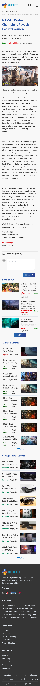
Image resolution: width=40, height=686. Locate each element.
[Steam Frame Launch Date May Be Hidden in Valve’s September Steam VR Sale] (28, 505)
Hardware (34, 679)
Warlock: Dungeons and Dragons (26, 311)
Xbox (17, 675)
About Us (5, 655)
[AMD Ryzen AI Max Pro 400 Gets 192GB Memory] (28, 529)
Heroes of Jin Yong (9, 636)
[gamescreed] (13, 593)
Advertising (6, 658)
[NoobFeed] (10, 5)
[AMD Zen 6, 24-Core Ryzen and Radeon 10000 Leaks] (28, 517)
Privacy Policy (7, 665)
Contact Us (6, 668)
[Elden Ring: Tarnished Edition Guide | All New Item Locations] (29, 431)
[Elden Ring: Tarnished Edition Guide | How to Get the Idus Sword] (29, 418)
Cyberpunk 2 (6, 633)
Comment (29, 275)
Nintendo (33, 675)
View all (20, 448)
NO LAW (23, 328)
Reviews (13, 679)
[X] (3, 593)
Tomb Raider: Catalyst (10, 643)
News (13, 11)
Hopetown (6, 630)
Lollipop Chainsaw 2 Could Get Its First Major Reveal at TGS (28, 286)
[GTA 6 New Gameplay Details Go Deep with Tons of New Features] (29, 380)
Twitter (4, 237)
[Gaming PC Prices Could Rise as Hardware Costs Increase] (28, 480)
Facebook (20, 237)
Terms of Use (6, 662)
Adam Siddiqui (14, 43)
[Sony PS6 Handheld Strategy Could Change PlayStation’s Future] (28, 493)
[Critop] (20, 593)
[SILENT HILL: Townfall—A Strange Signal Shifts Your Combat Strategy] (29, 355)
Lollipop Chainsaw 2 (26, 294)
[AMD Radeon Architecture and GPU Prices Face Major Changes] (28, 468)
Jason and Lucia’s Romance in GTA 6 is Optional (19, 618)
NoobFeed (5, 11)
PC (25, 675)
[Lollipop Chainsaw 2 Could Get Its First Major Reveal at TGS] (10, 292)
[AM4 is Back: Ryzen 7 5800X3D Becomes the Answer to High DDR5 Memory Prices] (28, 554)
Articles (23, 679)
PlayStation (7, 675)
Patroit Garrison (27, 57)
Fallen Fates (6, 640)
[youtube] (7, 593)
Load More (20, 335)
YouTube (12, 237)
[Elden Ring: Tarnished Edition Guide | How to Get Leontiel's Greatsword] (29, 405)
